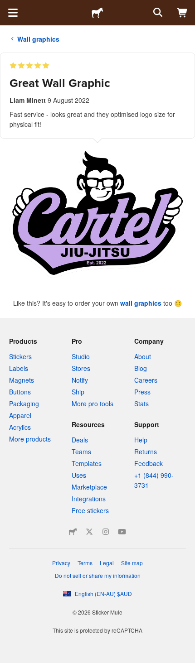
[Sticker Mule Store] (73, 531)
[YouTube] (122, 531)
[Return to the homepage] (97, 12)
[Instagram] (105, 531)
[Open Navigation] (12, 12)
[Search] (157, 12)
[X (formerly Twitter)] (89, 531)
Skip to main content (7, 7)
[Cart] (182, 12)
